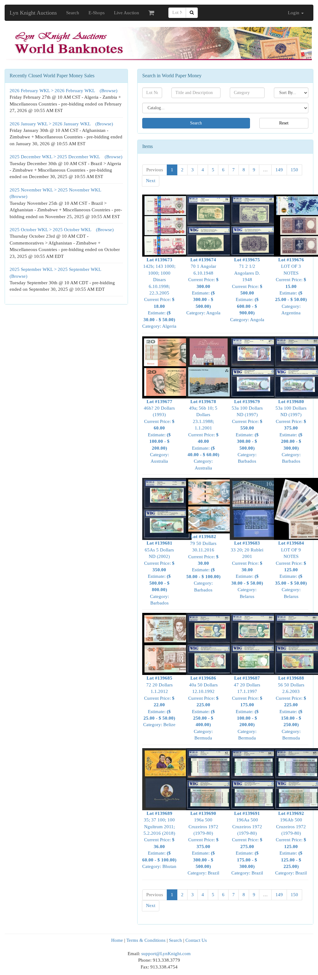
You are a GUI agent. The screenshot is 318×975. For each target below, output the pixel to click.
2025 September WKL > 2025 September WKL (56, 269)
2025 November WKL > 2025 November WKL (56, 189)
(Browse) (108, 90)
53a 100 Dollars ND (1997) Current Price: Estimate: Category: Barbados (247, 431)
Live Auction (126, 12)
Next (150, 180)
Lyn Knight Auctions (33, 13)
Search (72, 12)
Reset (283, 123)
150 (294, 169)
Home (117, 940)
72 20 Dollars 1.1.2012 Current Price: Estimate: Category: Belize (159, 701)
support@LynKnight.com (166, 953)
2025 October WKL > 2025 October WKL (51, 229)
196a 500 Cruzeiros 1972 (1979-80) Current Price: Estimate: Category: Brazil (203, 843)
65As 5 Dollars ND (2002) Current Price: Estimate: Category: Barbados (159, 573)
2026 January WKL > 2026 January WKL (51, 123)
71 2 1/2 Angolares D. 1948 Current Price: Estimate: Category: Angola (247, 289)
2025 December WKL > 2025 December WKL (55, 156)
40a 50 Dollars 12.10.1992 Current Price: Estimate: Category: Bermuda (203, 708)
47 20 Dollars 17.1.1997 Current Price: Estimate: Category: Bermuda (247, 708)
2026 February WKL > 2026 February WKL (53, 90)
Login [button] (294, 12)
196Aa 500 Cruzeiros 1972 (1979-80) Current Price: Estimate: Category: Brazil (247, 843)
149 (279, 169)
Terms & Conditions (146, 940)
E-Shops (97, 12)
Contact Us (196, 940)
